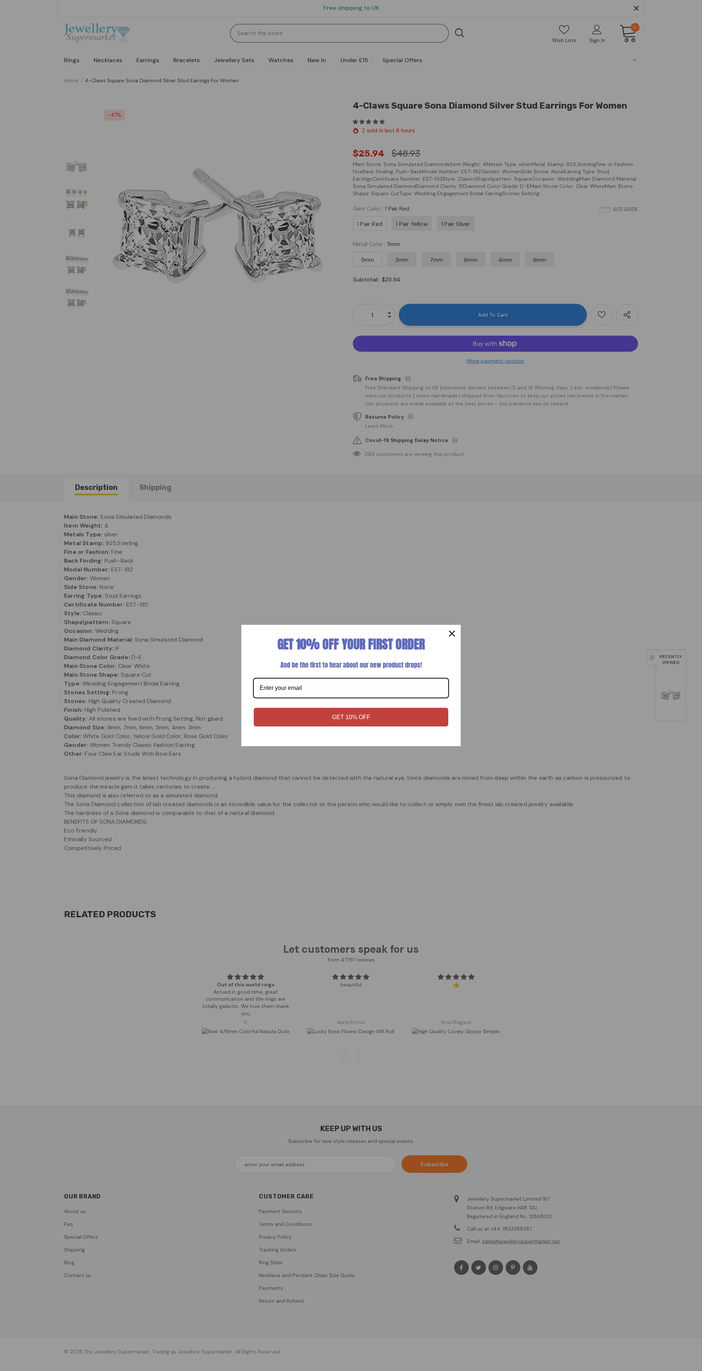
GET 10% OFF (351, 717)
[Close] (452, 633)
